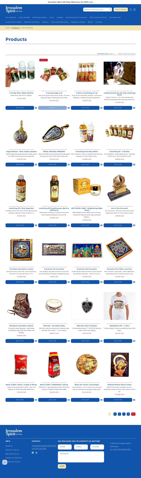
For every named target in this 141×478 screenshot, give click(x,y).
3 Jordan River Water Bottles (21, 93)
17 (128, 414)
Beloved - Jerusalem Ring (54, 326)
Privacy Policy (12, 450)
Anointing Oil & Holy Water (87, 151)
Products (15, 28)
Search (9, 446)
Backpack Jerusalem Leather (21, 326)
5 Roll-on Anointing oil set (87, 93)
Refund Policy (12, 454)
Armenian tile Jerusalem (54, 269)
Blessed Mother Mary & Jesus (119, 385)
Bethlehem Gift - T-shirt (119, 326)
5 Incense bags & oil (54, 93)
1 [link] (109, 414)
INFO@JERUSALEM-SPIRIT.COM (44, 446)
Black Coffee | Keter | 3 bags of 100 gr (21, 385)
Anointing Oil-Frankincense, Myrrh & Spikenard (54, 209)
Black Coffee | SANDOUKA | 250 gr (54, 385)
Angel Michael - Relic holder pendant (21, 151)
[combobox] (97, 9)
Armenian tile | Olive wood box (119, 269)
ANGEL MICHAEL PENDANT (54, 151)
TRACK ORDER (120, 9)
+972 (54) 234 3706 (39, 449)
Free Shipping (27, 28)
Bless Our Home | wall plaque (87, 385)
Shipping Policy (13, 462)
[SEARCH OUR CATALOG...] (110, 9)
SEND (61, 466)
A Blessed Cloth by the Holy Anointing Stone (119, 94)
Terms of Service (14, 458)
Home (8, 28)
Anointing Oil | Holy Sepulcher (21, 208)
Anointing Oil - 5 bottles (120, 151)
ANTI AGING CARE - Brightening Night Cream (87, 209)
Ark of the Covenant (119, 208)
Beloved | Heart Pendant (87, 326)
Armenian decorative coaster (21, 269)
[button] (134, 9)
